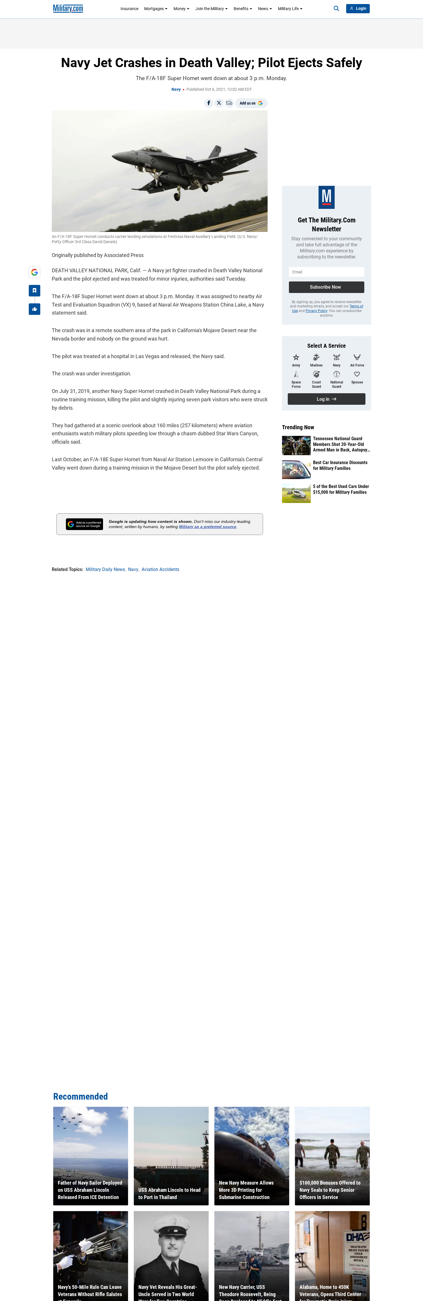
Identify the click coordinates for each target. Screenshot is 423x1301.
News (263, 9)
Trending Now (298, 427)
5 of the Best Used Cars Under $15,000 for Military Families (341, 489)
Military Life (288, 9)
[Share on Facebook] (208, 103)
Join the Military (209, 9)
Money (180, 9)
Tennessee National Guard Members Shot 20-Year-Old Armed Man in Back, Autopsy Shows (340, 444)
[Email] (229, 103)
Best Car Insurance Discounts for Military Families (340, 465)
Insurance (129, 9)
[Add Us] (34, 272)
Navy (176, 89)
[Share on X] (219, 103)
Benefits (241, 9)
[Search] (336, 8)
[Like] (34, 309)
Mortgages (154, 9)
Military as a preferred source (207, 526)
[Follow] (34, 290)
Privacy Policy (316, 311)
